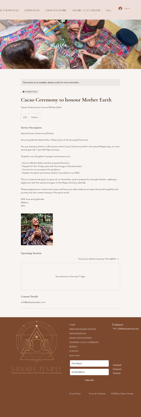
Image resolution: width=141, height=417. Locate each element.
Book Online (74, 355)
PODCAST (73, 351)
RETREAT (73, 346)
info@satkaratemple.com (128, 328)
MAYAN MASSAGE (77, 333)
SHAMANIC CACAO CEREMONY (84, 342)
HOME (72, 325)
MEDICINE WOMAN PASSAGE (82, 329)
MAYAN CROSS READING (80, 338)
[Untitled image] (37, 229)
